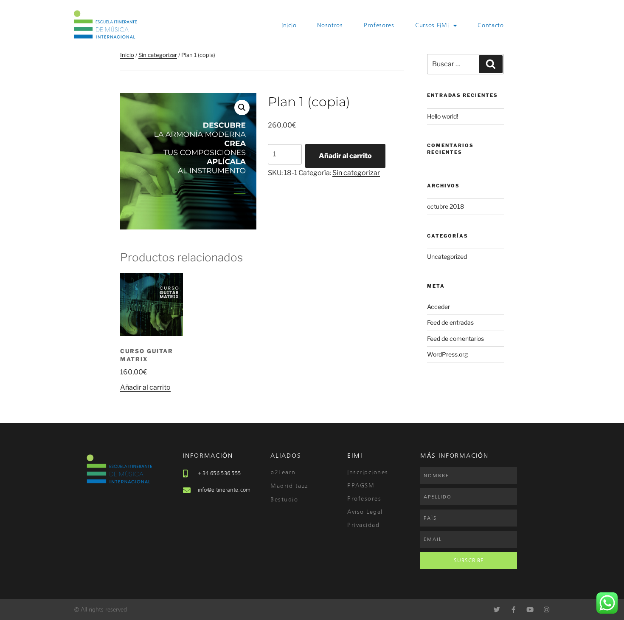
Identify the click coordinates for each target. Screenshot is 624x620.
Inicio (288, 25)
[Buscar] (491, 64)
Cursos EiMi (432, 25)
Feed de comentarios (455, 338)
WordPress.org (447, 354)
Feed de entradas (450, 322)
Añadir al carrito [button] (145, 387)
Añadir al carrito (345, 156)
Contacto (491, 25)
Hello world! (442, 116)
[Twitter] (497, 609)
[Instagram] (546, 609)
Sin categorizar (157, 54)
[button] (242, 107)
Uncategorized (447, 256)
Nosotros (330, 25)
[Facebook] (513, 609)
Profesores (379, 25)
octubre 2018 (445, 206)
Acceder (438, 306)
